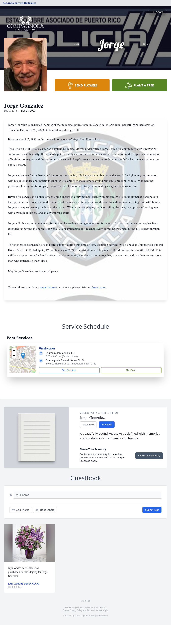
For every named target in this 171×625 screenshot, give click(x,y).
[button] (23, 355)
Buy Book (107, 424)
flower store (99, 287)
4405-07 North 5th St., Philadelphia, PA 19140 (71, 363)
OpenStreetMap (89, 615)
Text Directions (69, 370)
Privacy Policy (76, 610)
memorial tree (48, 287)
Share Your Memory (149, 455)
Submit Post (152, 509)
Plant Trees (131, 370)
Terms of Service (94, 610)
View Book (88, 424)
